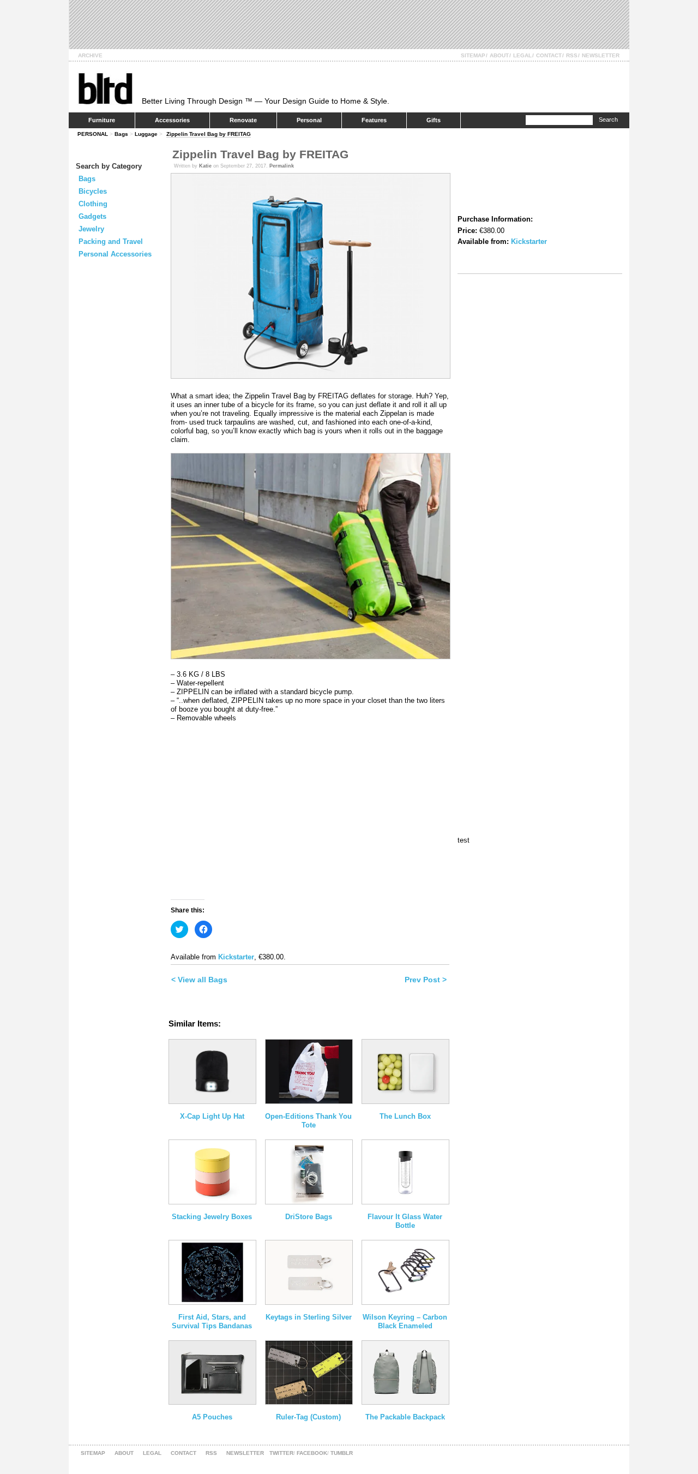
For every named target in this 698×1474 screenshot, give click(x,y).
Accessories (172, 120)
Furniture (101, 120)
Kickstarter (236, 957)
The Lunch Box (405, 1116)
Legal (522, 55)
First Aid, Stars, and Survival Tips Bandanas (212, 1321)
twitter (281, 1453)
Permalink (281, 166)
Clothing (93, 204)
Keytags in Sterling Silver (309, 1317)
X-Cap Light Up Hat (212, 1116)
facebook (312, 1453)
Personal (309, 120)
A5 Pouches (212, 1417)
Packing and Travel (111, 241)
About (499, 55)
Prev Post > (426, 979)
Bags (121, 134)
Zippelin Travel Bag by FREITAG (208, 134)
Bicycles (93, 191)
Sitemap (473, 55)
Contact (549, 55)
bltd (105, 88)
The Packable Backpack (405, 1417)
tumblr (341, 1453)
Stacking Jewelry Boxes (212, 1217)
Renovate (243, 120)
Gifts (433, 120)
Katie (205, 166)
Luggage (146, 134)
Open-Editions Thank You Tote (308, 1120)
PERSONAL (92, 134)
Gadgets (92, 216)
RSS (571, 55)
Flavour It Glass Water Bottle (405, 1221)
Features (374, 120)
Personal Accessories (115, 254)
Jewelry (91, 229)
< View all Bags (199, 979)
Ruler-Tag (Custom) (308, 1417)
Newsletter (600, 55)
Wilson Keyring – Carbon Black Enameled (405, 1321)
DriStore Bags (308, 1217)
